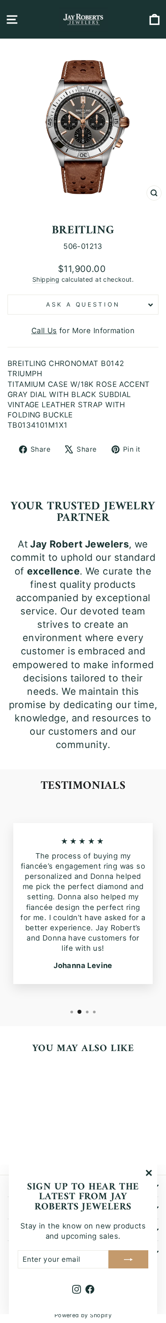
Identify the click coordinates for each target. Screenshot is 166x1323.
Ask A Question (83, 304)
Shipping (45, 279)
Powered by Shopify (83, 1315)
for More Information (83, 330)
